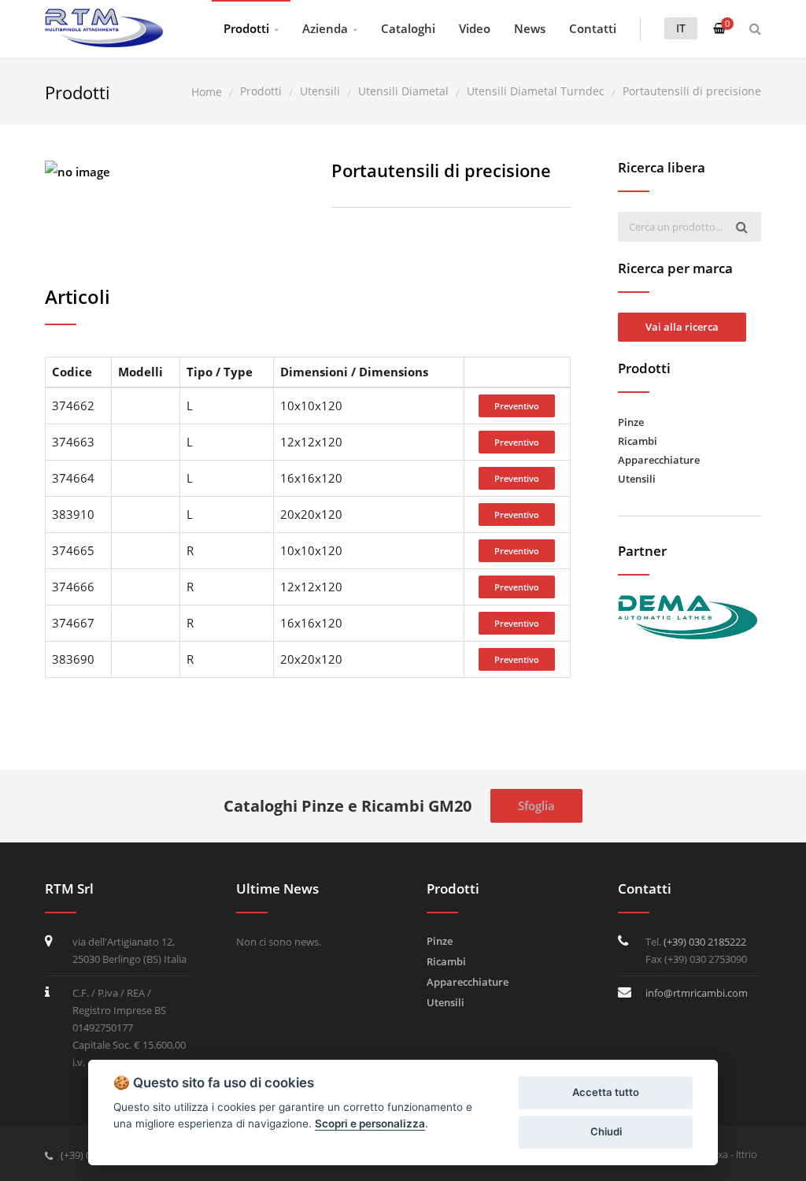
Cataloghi (408, 28)
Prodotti (246, 28)
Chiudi (606, 1131)
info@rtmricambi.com (696, 993)
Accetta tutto (605, 1092)
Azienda (325, 28)
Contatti (592, 28)
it (681, 27)
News (529, 28)
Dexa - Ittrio (731, 1154)
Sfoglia (536, 805)
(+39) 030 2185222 (705, 942)
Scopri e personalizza (370, 1123)
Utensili (637, 479)
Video (474, 28)
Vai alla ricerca (682, 327)
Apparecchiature (659, 460)
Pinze (631, 422)
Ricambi (637, 441)
